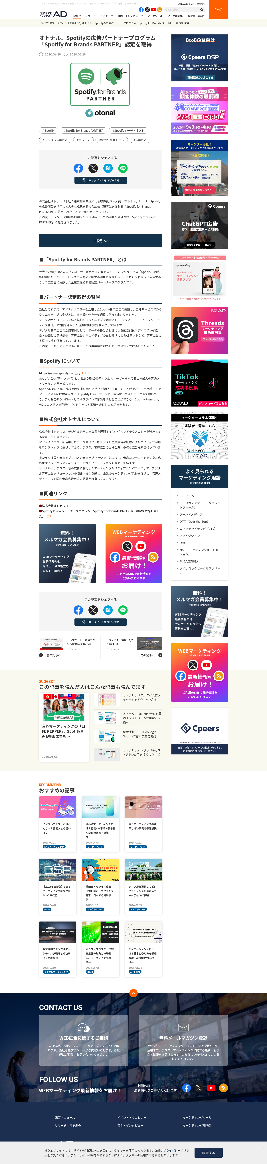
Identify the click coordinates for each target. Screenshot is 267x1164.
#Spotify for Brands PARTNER (83, 130)
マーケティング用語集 (197, 1125)
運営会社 (201, 4)
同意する (208, 1152)
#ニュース (83, 140)
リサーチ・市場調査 (68, 1125)
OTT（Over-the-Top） (195, 521)
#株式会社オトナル (111, 140)
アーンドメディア (191, 514)
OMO (183, 542)
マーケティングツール (197, 1117)
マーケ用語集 (175, 16)
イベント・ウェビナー (131, 1117)
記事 (75, 16)
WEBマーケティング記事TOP (63, 23)
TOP (41, 23)
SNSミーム (187, 496)
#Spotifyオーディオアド (128, 130)
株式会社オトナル (53, 505)
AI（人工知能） (190, 561)
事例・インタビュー (129, 16)
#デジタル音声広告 (55, 140)
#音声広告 (140, 140)
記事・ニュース (65, 1117)
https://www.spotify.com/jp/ (59, 373)
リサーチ (90, 16)
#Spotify (48, 130)
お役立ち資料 (195, 16)
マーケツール (155, 16)
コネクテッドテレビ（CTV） (198, 528)
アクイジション (190, 535)
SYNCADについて (186, 4)
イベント (105, 16)
